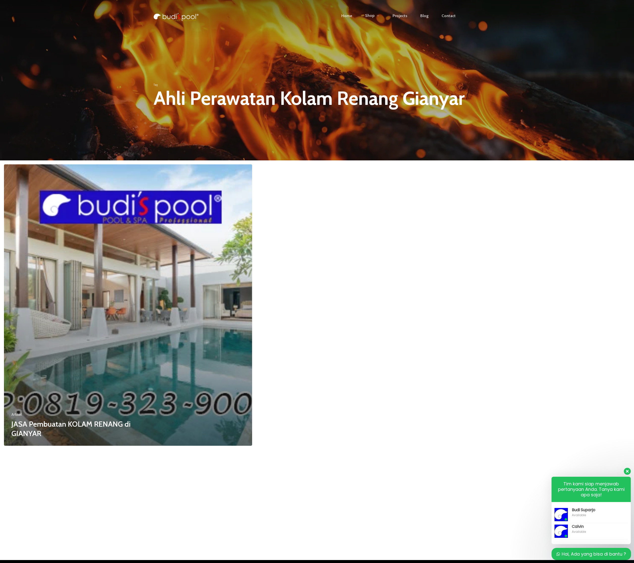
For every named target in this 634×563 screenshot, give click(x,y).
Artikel (16, 414)
